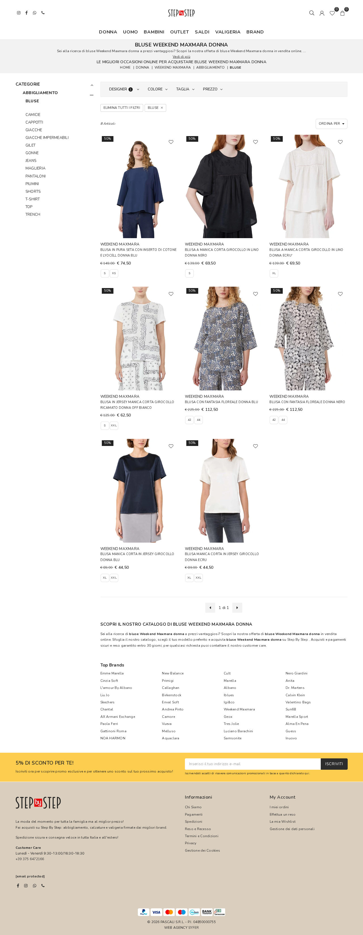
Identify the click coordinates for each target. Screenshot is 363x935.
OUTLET (179, 32)
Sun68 (291, 709)
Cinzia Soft (109, 680)
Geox (228, 716)
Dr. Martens (295, 688)
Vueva (167, 724)
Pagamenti (193, 814)
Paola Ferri (109, 724)
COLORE (155, 89)
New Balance (172, 673)
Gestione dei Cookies (202, 850)
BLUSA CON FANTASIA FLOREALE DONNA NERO (307, 402)
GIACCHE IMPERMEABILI (47, 137)
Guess (291, 731)
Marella (230, 680)
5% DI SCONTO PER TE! (44, 763)
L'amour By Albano (116, 688)
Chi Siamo (193, 807)
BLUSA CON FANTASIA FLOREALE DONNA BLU (221, 402)
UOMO (130, 32)
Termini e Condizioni (201, 836)
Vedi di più (181, 56)
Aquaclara (170, 738)
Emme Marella (112, 673)
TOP (29, 207)
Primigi (168, 680)
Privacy (191, 843)
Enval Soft (170, 702)
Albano (230, 688)
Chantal (106, 709)
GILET (30, 145)
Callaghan (170, 688)
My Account (283, 797)
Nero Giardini (296, 673)
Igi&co (229, 702)
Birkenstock (171, 695)
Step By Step (297, 639)
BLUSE (235, 67)
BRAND (255, 32)
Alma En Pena (297, 724)
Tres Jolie (231, 724)
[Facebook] (18, 886)
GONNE (32, 153)
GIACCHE (34, 130)
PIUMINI (32, 184)
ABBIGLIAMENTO (210, 67)
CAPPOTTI (34, 122)
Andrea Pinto (172, 709)
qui (307, 773)
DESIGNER (120, 89)
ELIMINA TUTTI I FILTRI (122, 107)
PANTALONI (36, 176)
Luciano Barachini (238, 731)
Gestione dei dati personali (292, 829)
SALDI (202, 32)
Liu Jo (104, 695)
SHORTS (33, 191)
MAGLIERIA (35, 168)
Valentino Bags (298, 702)
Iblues (229, 695)
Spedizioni (193, 821)
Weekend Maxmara (239, 709)
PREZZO (210, 89)
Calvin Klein (295, 695)
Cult (227, 673)
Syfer (193, 927)
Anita (290, 680)
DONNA (108, 32)
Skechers (107, 702)
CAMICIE (33, 114)
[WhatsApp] (34, 886)
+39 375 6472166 (30, 859)
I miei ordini (279, 807)
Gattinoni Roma (113, 731)
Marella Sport (297, 716)
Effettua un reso (283, 814)
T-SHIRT (33, 199)
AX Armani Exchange (117, 716)
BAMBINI (154, 32)
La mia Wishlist (283, 821)
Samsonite (232, 738)
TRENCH (33, 214)
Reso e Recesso (198, 829)
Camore (168, 716)
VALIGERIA (228, 32)
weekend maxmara (173, 67)
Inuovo (291, 738)
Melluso (169, 731)
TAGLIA (182, 89)
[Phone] (43, 886)
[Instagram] (26, 886)
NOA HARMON (112, 738)
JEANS (31, 160)
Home (125, 67)
